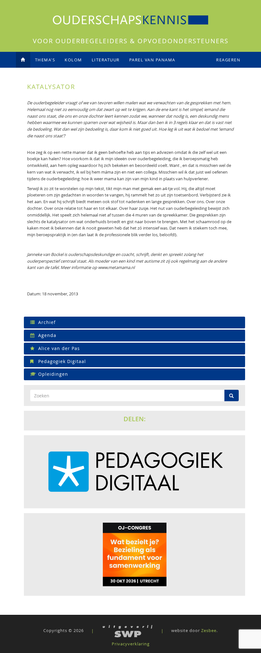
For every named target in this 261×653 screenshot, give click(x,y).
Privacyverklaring (131, 644)
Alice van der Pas (58, 348)
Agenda (46, 335)
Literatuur (106, 60)
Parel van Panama (152, 60)
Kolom (73, 60)
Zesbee (208, 631)
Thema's (45, 60)
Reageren (228, 60)
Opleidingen (52, 374)
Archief (46, 322)
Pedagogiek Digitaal (61, 361)
